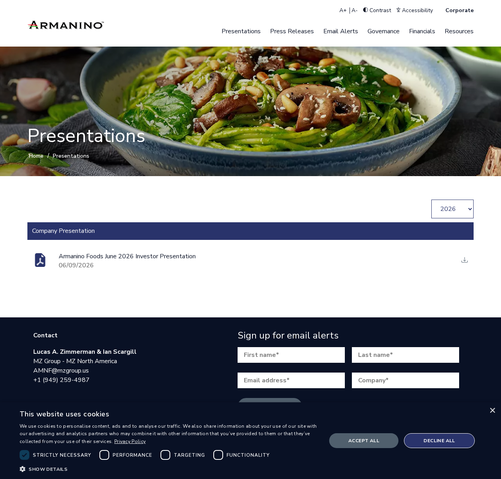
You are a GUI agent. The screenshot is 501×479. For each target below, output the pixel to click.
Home (36, 156)
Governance (384, 31)
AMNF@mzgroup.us (61, 370)
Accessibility (416, 10)
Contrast (379, 10)
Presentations (241, 31)
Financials (422, 31)
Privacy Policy (130, 441)
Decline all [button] (439, 441)
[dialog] (250, 440)
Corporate (459, 10)
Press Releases (292, 31)
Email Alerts (340, 31)
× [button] (492, 411)
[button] (168, 468)
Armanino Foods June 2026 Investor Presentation (127, 256)
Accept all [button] (363, 441)
